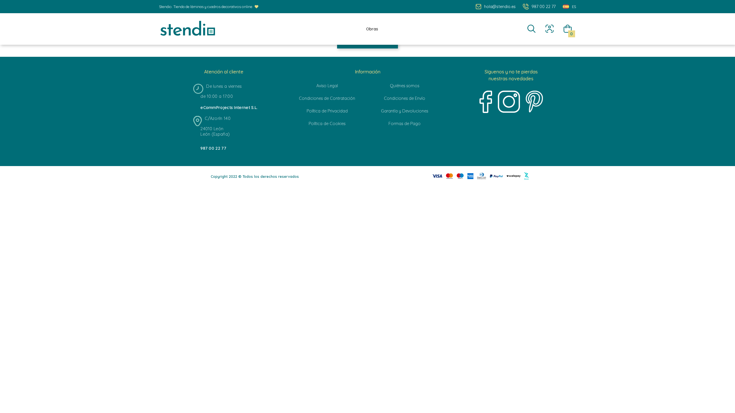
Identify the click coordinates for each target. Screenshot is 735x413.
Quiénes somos (404, 85)
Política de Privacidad (327, 111)
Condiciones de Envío (404, 98)
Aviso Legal (327, 85)
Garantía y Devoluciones (404, 111)
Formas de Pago (404, 123)
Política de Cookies (327, 123)
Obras (372, 29)
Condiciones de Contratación (327, 98)
